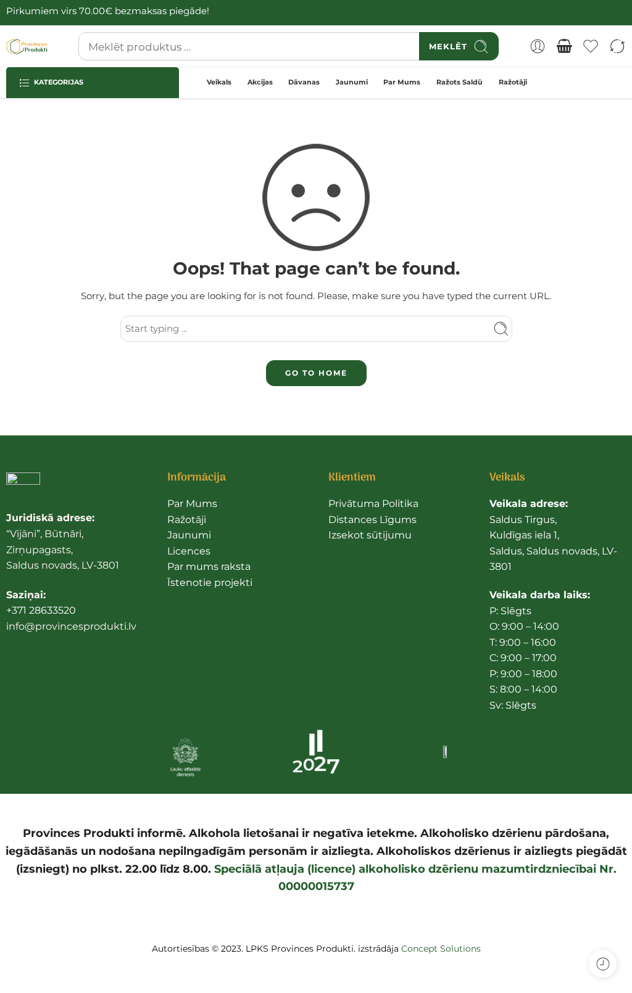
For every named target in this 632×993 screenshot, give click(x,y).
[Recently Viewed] (603, 964)
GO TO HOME (316, 372)
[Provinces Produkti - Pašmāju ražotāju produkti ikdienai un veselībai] (27, 46)
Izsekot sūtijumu (370, 535)
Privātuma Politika (373, 503)
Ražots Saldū (459, 82)
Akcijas (260, 82)
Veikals (219, 82)
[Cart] (564, 46)
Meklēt (448, 46)
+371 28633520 (41, 610)
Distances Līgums (372, 519)
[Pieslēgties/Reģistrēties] (537, 46)
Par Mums (401, 82)
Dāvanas (304, 82)
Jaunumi (352, 82)
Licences (188, 551)
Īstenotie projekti (209, 582)
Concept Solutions (441, 948)
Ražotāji (513, 82)
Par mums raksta (209, 566)
